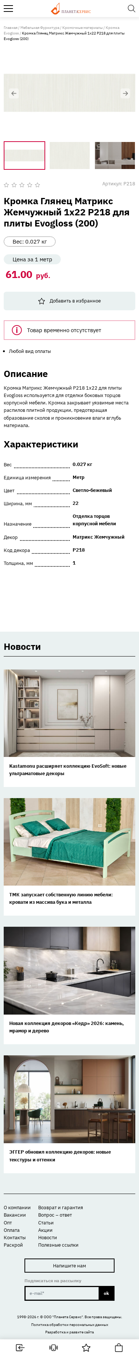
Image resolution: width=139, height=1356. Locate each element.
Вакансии (15, 1214)
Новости (47, 1237)
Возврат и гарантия (60, 1207)
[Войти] (20, 1347)
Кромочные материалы (82, 27)
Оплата (12, 1230)
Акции (45, 1230)
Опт (8, 1222)
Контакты (15, 1237)
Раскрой (13, 1244)
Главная (10, 27)
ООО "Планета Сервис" (63, 1316)
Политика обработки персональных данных (69, 1324)
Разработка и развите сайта (69, 1332)
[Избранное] (86, 1347)
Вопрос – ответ (55, 1214)
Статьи (46, 1222)
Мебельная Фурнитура (39, 27)
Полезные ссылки (58, 1244)
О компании (17, 1207)
